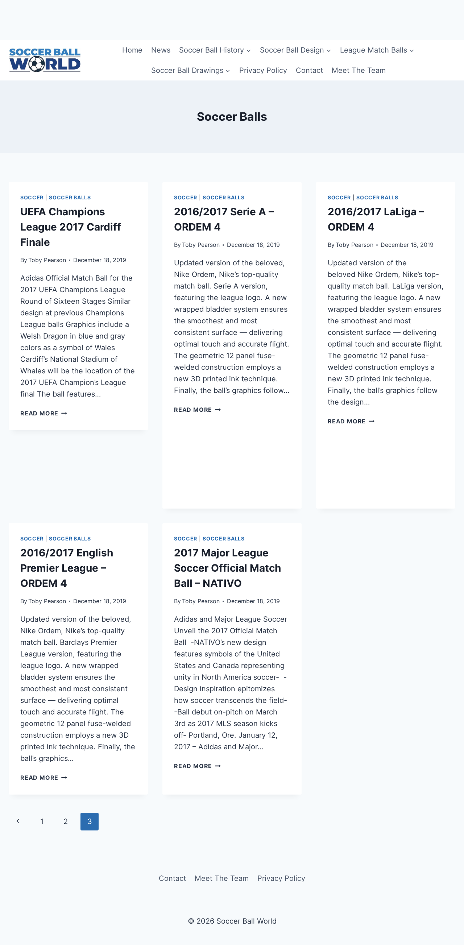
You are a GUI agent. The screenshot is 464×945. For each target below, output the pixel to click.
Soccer (32, 197)
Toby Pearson (47, 260)
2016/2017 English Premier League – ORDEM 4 (66, 568)
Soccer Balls (70, 197)
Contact (309, 70)
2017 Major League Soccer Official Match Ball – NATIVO (227, 568)
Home (132, 50)
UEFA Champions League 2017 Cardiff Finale (70, 227)
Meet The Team (359, 70)
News (160, 50)
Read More (43, 413)
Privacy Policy (263, 70)
